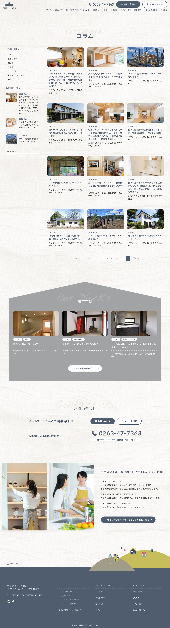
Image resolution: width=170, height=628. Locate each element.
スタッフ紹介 (137, 604)
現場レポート (13, 79)
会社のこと (12, 71)
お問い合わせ (137, 591)
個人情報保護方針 (139, 610)
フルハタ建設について (67, 591)
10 (106, 258)
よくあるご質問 (138, 585)
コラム (10, 63)
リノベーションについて (71, 600)
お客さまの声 (100, 598)
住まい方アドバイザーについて (70, 610)
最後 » (136, 258)
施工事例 (99, 591)
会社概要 (136, 598)
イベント (11, 55)
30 (117, 258)
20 (112, 258)
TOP (60, 585)
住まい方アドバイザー (17, 75)
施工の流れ (100, 604)
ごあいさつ (12, 59)
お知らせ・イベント (103, 585)
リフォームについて (69, 604)
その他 (10, 67)
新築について (67, 596)
